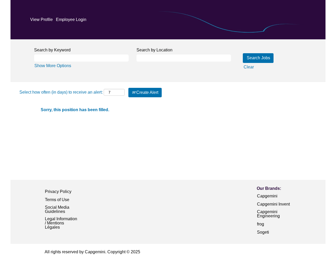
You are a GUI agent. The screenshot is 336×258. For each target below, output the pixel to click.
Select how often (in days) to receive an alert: (61, 92)
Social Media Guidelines (57, 209)
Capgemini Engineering (268, 213)
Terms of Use (57, 199)
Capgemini (267, 196)
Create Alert (146, 92)
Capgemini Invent (273, 204)
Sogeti (263, 232)
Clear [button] (249, 67)
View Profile (41, 19)
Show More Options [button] (52, 65)
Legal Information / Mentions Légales (61, 223)
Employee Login (71, 19)
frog (260, 224)
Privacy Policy (58, 191)
